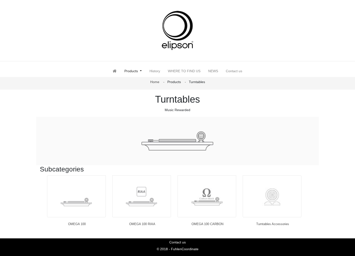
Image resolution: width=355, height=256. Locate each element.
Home (154, 82)
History (154, 71)
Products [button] (135, 71)
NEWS (213, 71)
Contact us (234, 71)
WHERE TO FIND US (184, 71)
